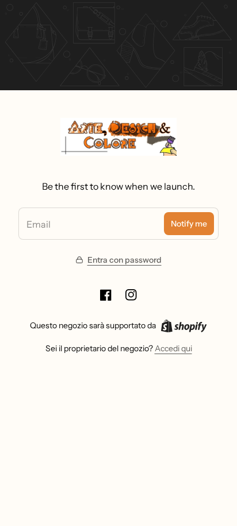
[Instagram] (131, 295)
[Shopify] (183, 326)
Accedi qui (173, 348)
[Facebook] (106, 295)
